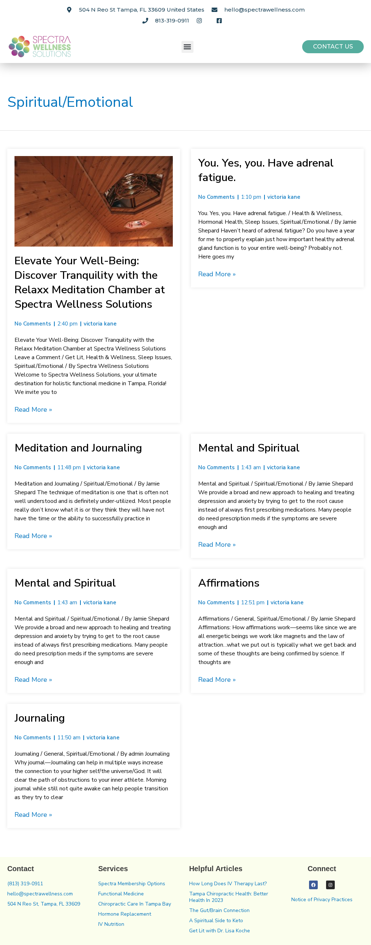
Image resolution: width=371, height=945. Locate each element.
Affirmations (228, 583)
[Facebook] (313, 885)
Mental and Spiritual (249, 448)
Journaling (39, 718)
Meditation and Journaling (78, 448)
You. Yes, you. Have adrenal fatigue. (266, 170)
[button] (187, 47)
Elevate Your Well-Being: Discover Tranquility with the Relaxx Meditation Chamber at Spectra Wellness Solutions (89, 282)
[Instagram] (330, 885)
